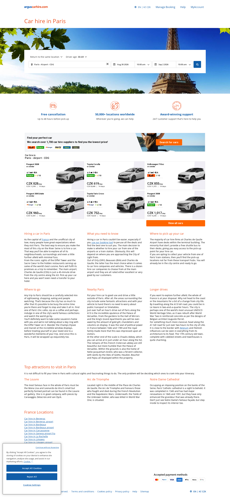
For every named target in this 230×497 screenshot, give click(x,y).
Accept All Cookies (32, 468)
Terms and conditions (82, 491)
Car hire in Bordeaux (35, 424)
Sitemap (144, 491)
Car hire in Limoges (34, 439)
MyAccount (197, 7)
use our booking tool (102, 242)
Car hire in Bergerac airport (38, 421)
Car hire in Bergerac (34, 418)
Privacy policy (122, 491)
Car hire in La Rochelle (36, 436)
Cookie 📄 (28, 461)
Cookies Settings (32, 485)
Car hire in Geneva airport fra (39, 433)
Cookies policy (104, 491)
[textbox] (69, 64)
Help (183, 7)
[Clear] (107, 64)
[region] (32, 468)
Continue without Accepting (47, 447)
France (45, 239)
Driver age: (75, 56)
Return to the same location (44, 56)
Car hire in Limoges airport (38, 442)
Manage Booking (165, 7)
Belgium (184, 327)
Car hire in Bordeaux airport (39, 427)
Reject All (32, 476)
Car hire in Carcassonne (36, 430)
